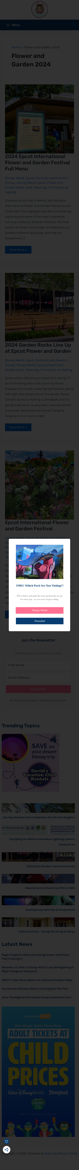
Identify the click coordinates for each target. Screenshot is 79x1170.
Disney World (39, 610)
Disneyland (40, 621)
